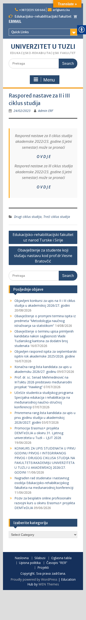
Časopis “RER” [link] (56, 562)
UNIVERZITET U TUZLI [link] (43, 46)
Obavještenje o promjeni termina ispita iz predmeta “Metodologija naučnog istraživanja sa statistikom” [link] (45, 321)
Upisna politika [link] (30, 562)
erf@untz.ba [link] (61, 10)
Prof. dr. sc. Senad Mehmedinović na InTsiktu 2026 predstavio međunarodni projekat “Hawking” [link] (43, 382)
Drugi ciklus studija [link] (28, 216)
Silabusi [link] (39, 558)
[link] (22, 110)
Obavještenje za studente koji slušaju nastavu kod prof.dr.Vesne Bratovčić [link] (43, 256)
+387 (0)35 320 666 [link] (32, 10)
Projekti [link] (43, 567)
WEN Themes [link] (49, 584)
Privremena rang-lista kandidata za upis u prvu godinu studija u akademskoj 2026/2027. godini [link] (44, 418)
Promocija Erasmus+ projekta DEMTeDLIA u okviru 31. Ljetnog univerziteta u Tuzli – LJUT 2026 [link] (38, 433)
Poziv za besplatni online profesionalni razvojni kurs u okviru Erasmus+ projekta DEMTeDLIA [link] (44, 503)
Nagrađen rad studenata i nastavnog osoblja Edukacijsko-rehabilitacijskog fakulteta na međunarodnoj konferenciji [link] (43, 483)
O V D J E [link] (43, 156)
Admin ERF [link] (45, 110)
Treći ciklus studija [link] (56, 216)
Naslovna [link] (22, 558)
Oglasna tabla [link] (61, 558)
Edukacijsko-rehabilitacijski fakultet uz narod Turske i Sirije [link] (43, 237)
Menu (49, 79)
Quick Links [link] (20, 32)
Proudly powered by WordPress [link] (34, 579)
